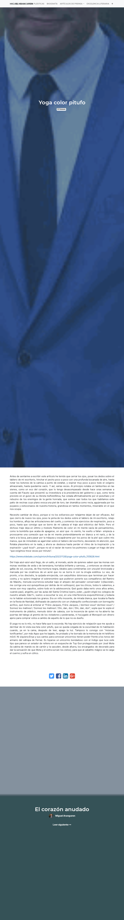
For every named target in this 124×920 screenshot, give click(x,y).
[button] (112, 3)
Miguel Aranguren (21, 3)
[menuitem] (36, 3)
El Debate (61, 109)
